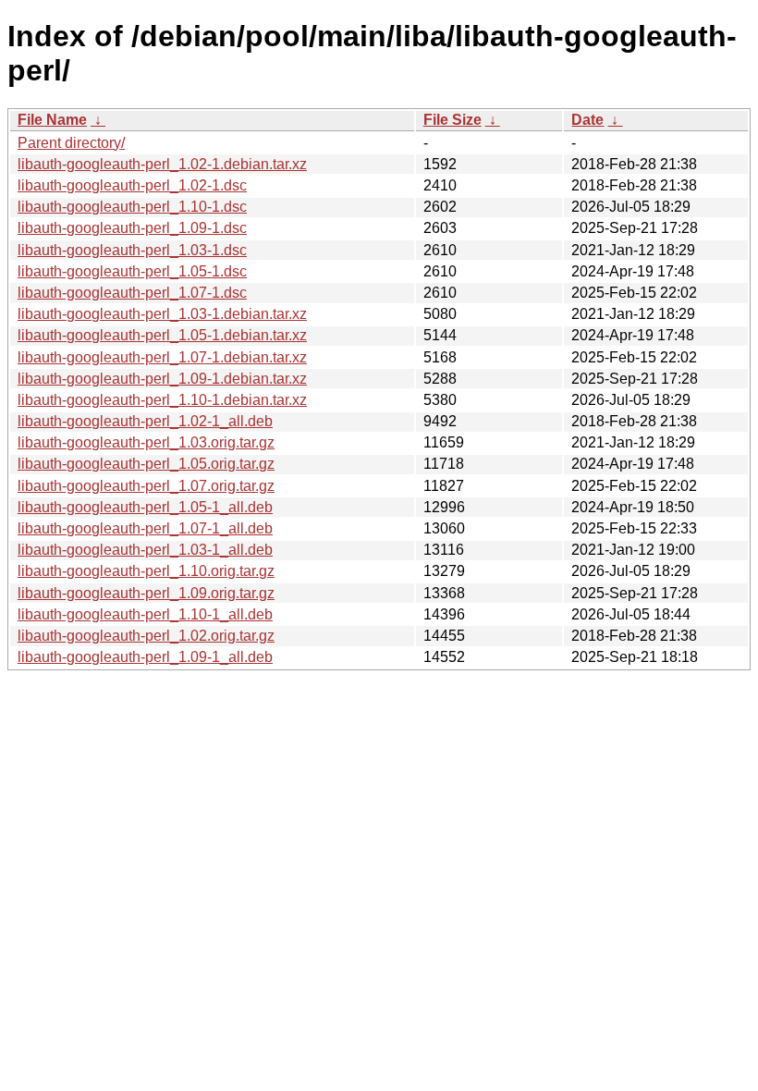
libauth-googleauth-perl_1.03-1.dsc (132, 250)
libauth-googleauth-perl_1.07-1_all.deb (145, 528)
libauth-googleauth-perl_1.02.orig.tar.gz (146, 636)
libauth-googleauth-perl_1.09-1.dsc (132, 228)
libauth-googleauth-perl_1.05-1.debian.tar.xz (162, 335)
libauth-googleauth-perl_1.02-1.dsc (132, 185)
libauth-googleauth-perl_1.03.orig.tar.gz (146, 442)
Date (587, 120)
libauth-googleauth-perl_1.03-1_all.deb (145, 550)
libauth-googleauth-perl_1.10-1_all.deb (145, 614)
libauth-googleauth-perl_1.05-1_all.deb (145, 507)
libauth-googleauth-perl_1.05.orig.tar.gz (146, 464)
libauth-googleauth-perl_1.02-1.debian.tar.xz (162, 164)
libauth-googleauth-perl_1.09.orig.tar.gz (146, 593)
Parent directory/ (71, 143)
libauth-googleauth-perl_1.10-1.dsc (132, 207)
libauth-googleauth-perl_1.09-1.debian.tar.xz (162, 378)
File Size (452, 120)
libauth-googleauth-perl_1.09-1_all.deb (145, 657)
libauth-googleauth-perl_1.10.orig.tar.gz (146, 571)
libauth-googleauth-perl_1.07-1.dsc (132, 292)
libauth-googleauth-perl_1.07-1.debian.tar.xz (162, 357)
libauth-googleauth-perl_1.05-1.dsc (132, 271)
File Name (52, 120)
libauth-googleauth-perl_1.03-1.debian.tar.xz (162, 314)
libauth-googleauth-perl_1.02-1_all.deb (145, 421)
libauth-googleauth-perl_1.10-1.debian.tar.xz (162, 400)
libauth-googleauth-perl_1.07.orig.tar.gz (146, 486)
